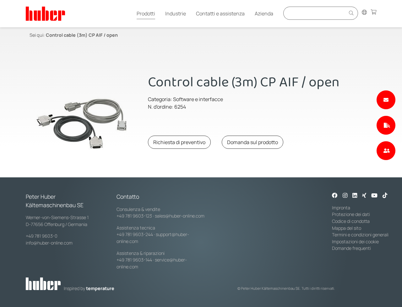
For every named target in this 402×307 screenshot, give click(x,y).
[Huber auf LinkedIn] (354, 195)
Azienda (264, 13)
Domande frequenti (351, 248)
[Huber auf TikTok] (385, 195)
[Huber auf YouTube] (374, 195)
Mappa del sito (346, 228)
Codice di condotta (351, 221)
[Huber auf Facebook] (335, 195)
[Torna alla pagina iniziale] (45, 13)
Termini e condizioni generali (360, 235)
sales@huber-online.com (179, 216)
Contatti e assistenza (220, 13)
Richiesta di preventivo (179, 142)
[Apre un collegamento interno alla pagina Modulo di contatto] (386, 99)
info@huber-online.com (49, 243)
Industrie (175, 13)
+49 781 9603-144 (134, 260)
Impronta (341, 208)
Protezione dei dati (351, 214)
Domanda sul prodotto (252, 142)
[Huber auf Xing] (364, 195)
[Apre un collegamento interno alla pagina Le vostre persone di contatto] (386, 150)
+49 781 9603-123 (134, 216)
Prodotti (146, 13)
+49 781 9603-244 (135, 234)
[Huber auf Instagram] (345, 195)
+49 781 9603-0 (41, 236)
